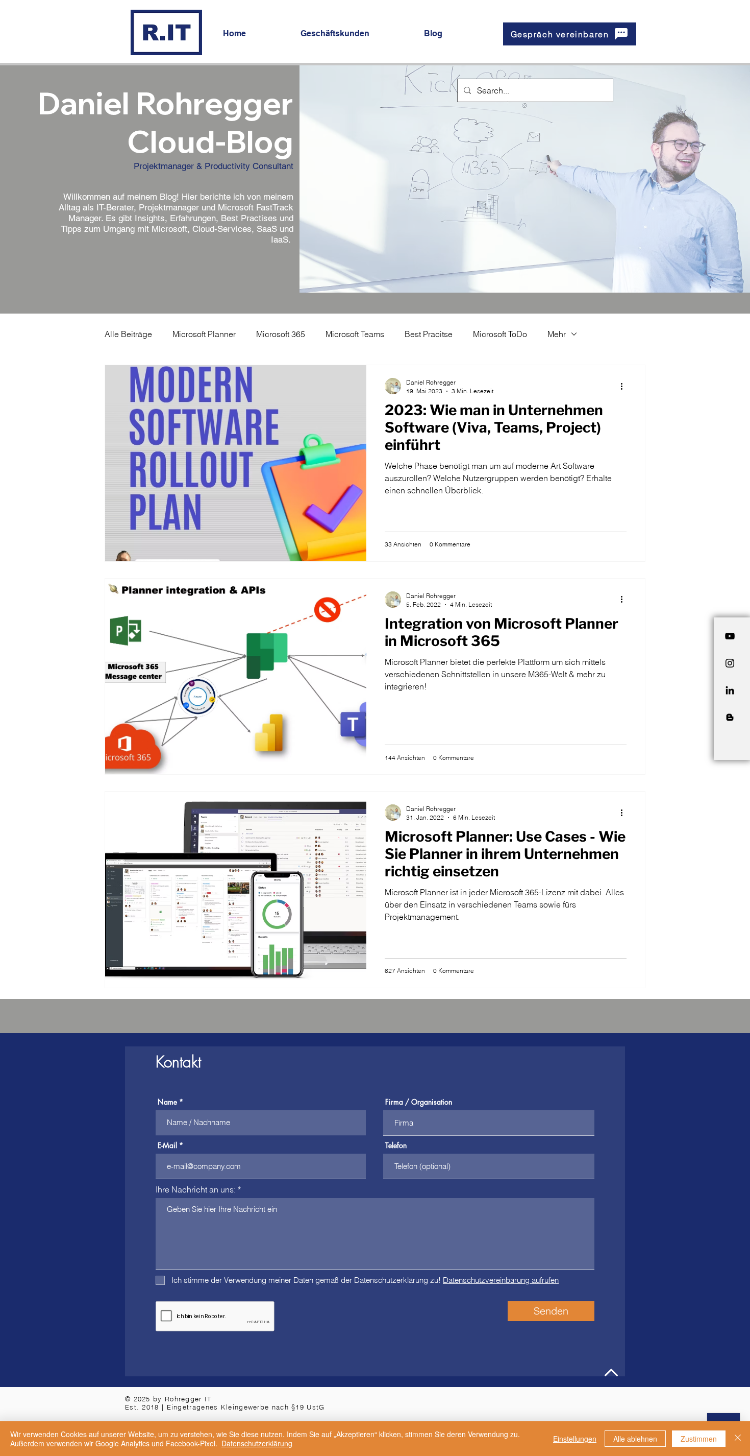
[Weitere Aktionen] (625, 386)
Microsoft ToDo (500, 334)
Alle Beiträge (128, 334)
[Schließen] (738, 1438)
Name (167, 1102)
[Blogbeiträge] (730, 717)
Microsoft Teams (355, 334)
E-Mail (167, 1145)
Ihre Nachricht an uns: (197, 1189)
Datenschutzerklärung (256, 1443)
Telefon (396, 1145)
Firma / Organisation (418, 1102)
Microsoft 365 (280, 334)
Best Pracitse (429, 334)
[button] (354, 33)
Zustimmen (699, 1439)
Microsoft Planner (204, 334)
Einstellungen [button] (574, 1439)
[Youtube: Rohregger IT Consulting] (730, 636)
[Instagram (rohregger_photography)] (730, 663)
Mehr (556, 334)
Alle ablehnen (635, 1439)
